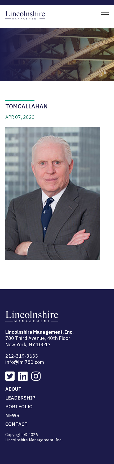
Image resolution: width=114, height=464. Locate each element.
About (13, 389)
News (12, 415)
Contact (16, 424)
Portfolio (19, 407)
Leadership (20, 398)
